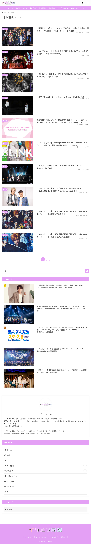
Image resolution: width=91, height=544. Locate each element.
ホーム (9, 450)
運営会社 (63, 537)
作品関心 (9, 471)
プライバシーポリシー (43, 537)
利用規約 (55, 537)
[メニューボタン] (88, 3)
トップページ (29, 537)
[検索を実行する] (87, 271)
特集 (8, 460)
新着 (8, 455)
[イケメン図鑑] (8, 3)
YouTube (10, 486)
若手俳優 (10, 465)
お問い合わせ (11, 476)
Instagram (10, 481)
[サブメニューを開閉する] (85, 465)
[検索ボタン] (82, 3)
